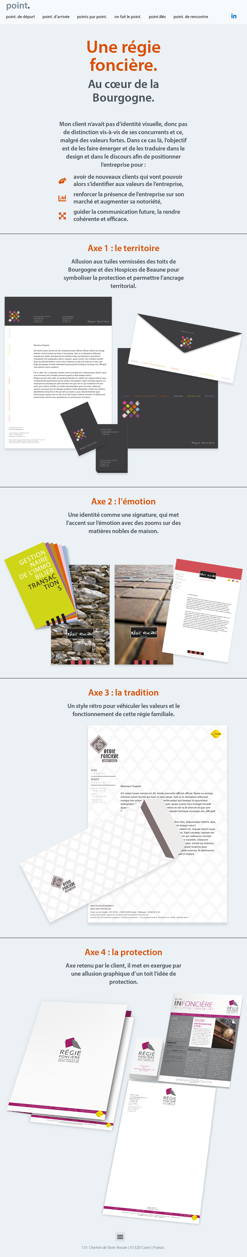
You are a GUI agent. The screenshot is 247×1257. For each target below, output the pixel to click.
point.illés (157, 17)
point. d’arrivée (56, 17)
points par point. (92, 17)
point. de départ (20, 17)
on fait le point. (127, 17)
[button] (120, 1237)
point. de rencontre (191, 17)
